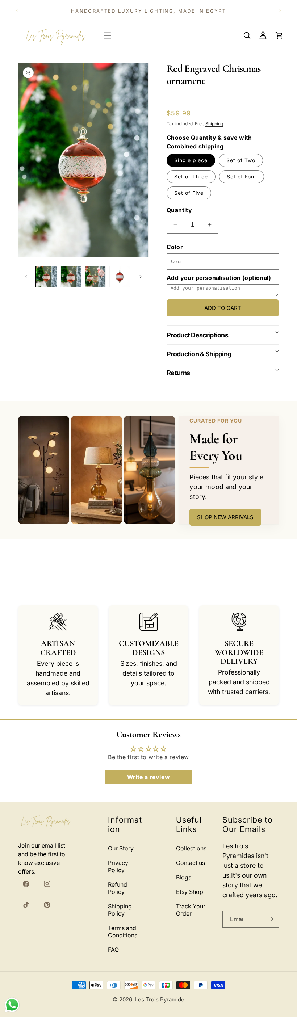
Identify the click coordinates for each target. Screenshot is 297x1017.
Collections (191, 848)
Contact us (190, 862)
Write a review (148, 777)
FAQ (113, 949)
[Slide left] (26, 277)
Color (175, 247)
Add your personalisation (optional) (219, 277)
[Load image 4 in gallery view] (119, 276)
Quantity (179, 210)
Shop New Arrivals (225, 517)
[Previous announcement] (17, 10)
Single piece (191, 160)
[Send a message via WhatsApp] (12, 1004)
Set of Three (191, 176)
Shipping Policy (120, 910)
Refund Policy (117, 888)
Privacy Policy (118, 866)
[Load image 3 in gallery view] (95, 276)
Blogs (183, 877)
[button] (108, 35)
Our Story (121, 848)
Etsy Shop (189, 891)
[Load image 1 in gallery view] (46, 276)
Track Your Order (190, 910)
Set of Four (241, 176)
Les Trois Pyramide (159, 999)
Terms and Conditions (122, 931)
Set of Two (240, 160)
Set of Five (189, 193)
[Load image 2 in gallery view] (70, 276)
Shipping (214, 123)
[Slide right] (140, 277)
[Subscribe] (271, 919)
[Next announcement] (280, 10)
